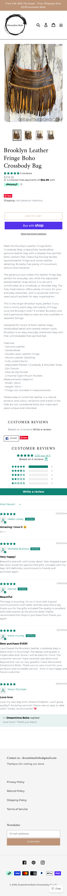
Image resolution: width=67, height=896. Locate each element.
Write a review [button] (33, 491)
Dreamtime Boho (27, 884)
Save (9, 195)
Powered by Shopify (47, 884)
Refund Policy (16, 791)
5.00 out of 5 (42, 455)
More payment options (33, 233)
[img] (8, 514)
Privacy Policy (15, 782)
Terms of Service (17, 809)
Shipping (9, 200)
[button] (12, 173)
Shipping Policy (17, 800)
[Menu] (61, 25)
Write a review (42, 429)
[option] (17, 135)
